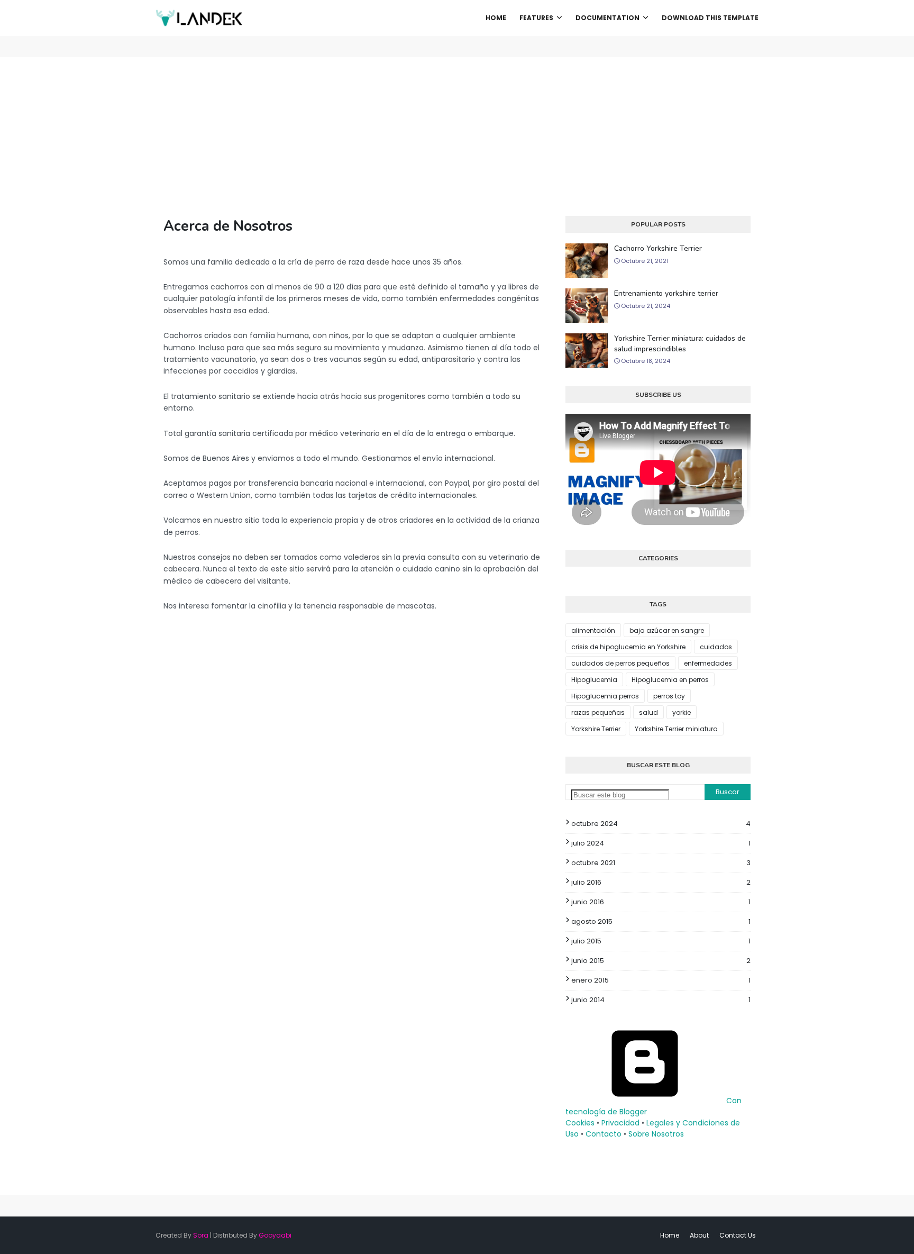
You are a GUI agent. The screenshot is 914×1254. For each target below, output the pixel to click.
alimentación (593, 630)
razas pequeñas (598, 712)
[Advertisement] (457, 136)
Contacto (603, 1134)
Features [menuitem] (536, 17)
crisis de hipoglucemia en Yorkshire (628, 646)
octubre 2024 (661, 824)
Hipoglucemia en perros (670, 679)
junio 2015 (661, 961)
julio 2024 (661, 843)
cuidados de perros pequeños (620, 663)
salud (648, 712)
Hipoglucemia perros (605, 696)
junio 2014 (661, 1000)
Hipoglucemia (594, 679)
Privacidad (620, 1122)
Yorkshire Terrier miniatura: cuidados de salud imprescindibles (680, 343)
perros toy (669, 696)
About (699, 1235)
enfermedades (708, 663)
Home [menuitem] (496, 17)
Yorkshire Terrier (595, 728)
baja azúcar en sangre (666, 630)
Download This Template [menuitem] (710, 17)
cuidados (716, 646)
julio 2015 (661, 941)
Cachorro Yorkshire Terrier (658, 248)
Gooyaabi (275, 1235)
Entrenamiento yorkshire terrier (666, 293)
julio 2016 (661, 882)
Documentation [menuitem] (607, 17)
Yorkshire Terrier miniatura (676, 728)
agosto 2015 (661, 921)
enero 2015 (661, 980)
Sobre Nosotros (656, 1134)
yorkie (681, 712)
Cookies (580, 1122)
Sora (200, 1235)
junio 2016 (661, 902)
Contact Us (737, 1235)
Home (669, 1235)
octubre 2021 (661, 863)
